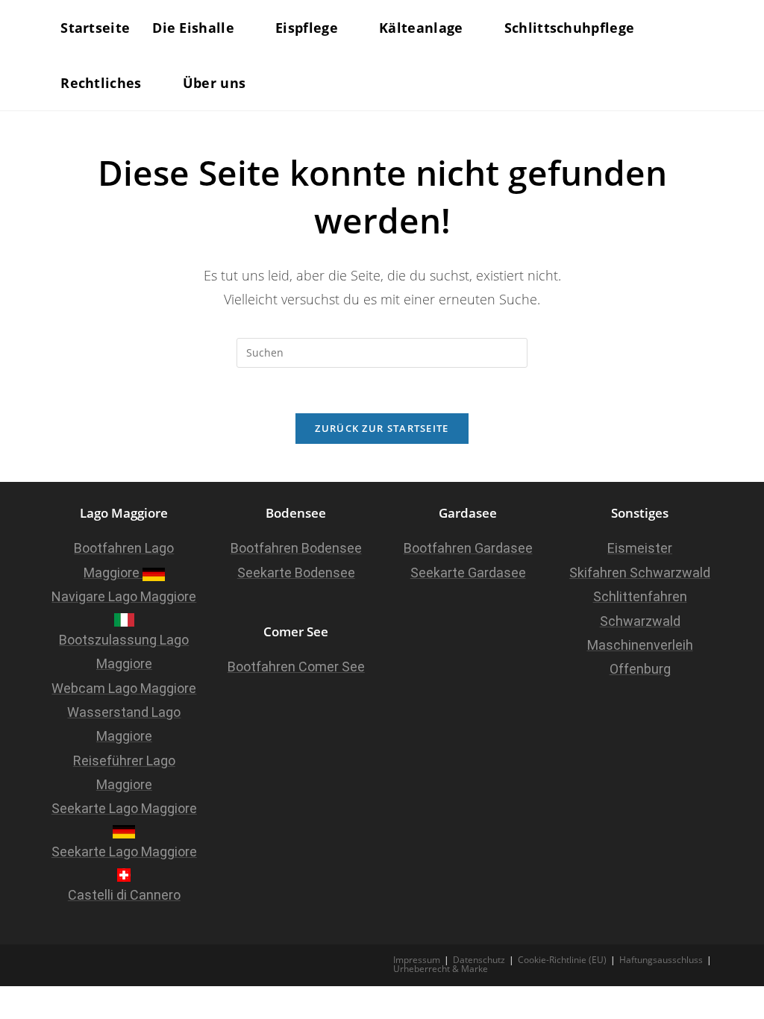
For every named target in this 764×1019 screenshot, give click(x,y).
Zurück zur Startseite (381, 428)
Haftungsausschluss (661, 959)
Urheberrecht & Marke (440, 968)
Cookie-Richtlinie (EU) (562, 959)
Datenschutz (479, 959)
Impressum (416, 959)
